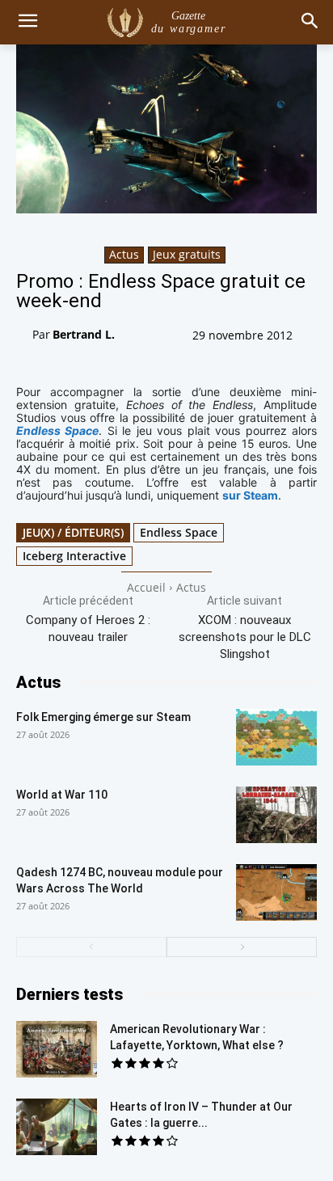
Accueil (146, 587)
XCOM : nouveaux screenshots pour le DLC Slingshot (245, 637)
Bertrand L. (84, 334)
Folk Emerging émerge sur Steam (103, 717)
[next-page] (241, 947)
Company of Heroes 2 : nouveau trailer (88, 628)
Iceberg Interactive (74, 555)
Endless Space (178, 532)
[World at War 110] (276, 815)
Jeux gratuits (187, 254)
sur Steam (250, 495)
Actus (124, 254)
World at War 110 (61, 794)
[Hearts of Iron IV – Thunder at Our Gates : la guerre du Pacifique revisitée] (56, 1127)
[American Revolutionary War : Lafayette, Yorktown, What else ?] (56, 1049)
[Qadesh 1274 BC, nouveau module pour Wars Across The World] (276, 892)
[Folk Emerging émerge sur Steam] (276, 737)
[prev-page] (91, 947)
